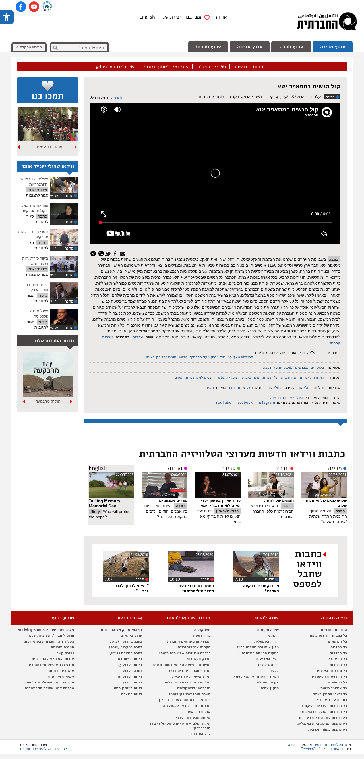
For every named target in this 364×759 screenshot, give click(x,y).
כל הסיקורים (336, 659)
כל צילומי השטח (333, 688)
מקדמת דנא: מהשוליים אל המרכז (47, 682)
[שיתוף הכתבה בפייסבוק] (116, 253)
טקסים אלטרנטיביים (194, 647)
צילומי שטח (37, 189)
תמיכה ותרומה (62, 647)
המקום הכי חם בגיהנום (260, 653)
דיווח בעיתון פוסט (127, 688)
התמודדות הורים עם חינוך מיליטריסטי (196, 588)
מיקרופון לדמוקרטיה (193, 688)
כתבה (333, 259)
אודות (221, 17)
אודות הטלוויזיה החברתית (53, 659)
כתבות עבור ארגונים (330, 700)
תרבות (175, 468)
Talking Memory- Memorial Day (105, 503)
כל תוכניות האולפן (332, 670)
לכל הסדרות (200, 733)
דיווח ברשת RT (130, 659)
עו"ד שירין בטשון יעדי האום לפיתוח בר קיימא (220, 503)
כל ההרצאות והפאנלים (329, 676)
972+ (274, 670)
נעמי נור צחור (239, 387)
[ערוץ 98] (47, 7)
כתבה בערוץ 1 (131, 670)
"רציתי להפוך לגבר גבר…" (132, 588)
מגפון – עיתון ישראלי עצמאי (255, 676)
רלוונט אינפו (268, 665)
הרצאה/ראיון (227, 511)
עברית (107, 337)
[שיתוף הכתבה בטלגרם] (95, 253)
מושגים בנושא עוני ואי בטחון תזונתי (180, 665)
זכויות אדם (262, 377)
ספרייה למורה (211, 66)
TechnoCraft (311, 749)
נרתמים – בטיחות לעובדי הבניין (184, 700)
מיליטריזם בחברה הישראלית (187, 682)
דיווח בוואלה (131, 694)
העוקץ (273, 635)
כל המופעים (337, 682)
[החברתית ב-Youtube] (34, 6)
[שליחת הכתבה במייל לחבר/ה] (124, 253)
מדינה (330, 97)
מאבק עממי (283, 367)
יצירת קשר (170, 17)
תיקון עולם (270, 688)
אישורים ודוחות (61, 670)
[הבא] (19, 147)
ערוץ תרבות (208, 46)
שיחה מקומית (268, 629)
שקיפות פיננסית (61, 676)
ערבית (137, 337)
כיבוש (246, 377)
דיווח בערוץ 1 (131, 682)
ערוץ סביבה (249, 46)
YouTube (224, 402)
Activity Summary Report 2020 (46, 629)
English (147, 17)
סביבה (228, 468)
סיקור (42, 295)
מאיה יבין (206, 387)
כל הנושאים (337, 641)
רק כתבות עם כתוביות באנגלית (322, 723)
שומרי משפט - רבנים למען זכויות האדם (207, 377)
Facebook (244, 402)
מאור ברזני (332, 749)
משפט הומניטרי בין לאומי (166, 357)
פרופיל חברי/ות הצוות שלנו (51, 635)
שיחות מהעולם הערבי (193, 717)
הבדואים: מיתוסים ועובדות (188, 641)
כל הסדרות (338, 653)
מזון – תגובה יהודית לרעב (257, 647)
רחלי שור (304, 387)
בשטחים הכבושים (309, 367)
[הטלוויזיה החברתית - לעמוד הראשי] (327, 22)
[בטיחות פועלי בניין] (48, 395)
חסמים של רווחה (279, 500)
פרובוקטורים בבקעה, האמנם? (260, 588)
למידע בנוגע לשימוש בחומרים (43, 749)
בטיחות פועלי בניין (48, 401)
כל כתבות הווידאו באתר (328, 635)
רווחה (48, 147)
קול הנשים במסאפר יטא (308, 86)
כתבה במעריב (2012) (125, 647)
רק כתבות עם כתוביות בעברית (323, 717)
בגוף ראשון (201, 635)
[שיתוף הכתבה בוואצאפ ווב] (102, 253)
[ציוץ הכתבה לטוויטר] (109, 253)
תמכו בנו (194, 17)
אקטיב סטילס (268, 682)
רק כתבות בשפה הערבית (327, 729)
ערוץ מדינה (332, 46)
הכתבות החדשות (251, 66)
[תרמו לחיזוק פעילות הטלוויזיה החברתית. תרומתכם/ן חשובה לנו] (47, 90)
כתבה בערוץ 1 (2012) (125, 641)
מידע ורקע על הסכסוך (207, 357)
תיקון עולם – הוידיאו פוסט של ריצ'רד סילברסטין (179, 726)
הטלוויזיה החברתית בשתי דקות (49, 641)
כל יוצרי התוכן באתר (330, 694)
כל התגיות (338, 647)
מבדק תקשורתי (198, 659)
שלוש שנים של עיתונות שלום (326, 503)
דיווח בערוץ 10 (130, 676)
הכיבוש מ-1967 (240, 357)
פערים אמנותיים (173, 500)
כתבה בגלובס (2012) (125, 653)
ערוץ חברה (291, 46)
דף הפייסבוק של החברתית (121, 629)
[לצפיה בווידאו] (64, 185)
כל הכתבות (338, 665)
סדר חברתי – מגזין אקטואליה (186, 706)
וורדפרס (294, 744)
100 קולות (202, 629)
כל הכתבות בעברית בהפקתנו (324, 706)
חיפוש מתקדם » (29, 47)
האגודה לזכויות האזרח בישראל (299, 377)
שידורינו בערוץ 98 (115, 66)
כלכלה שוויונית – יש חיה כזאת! (184, 653)
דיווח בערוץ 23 (129, 665)
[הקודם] (76, 147)
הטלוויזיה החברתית (287, 397)
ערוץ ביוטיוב (131, 635)
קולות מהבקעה (198, 711)
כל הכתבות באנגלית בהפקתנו (323, 711)
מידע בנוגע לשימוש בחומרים (51, 665)
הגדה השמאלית (266, 641)
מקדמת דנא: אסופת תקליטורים (49, 688)
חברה (282, 468)
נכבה (267, 367)
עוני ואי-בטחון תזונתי (166, 66)
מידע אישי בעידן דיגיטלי (190, 676)
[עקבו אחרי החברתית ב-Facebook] (21, 6)
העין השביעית (267, 659)
